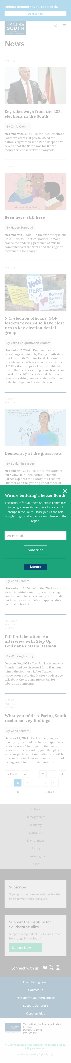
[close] (64, 491)
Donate (35, 566)
